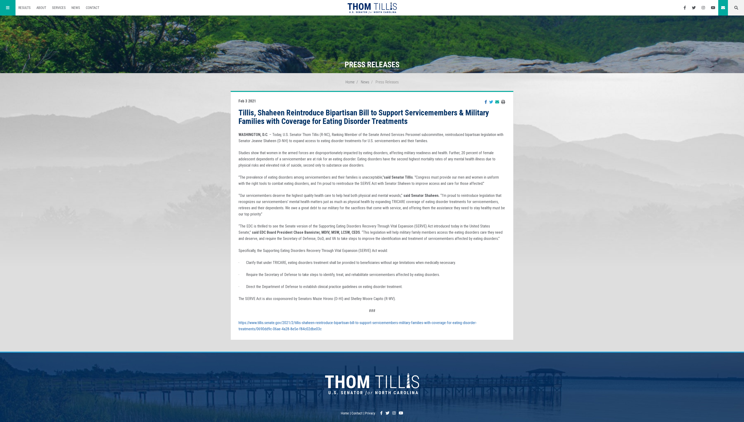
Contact (92, 8)
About (41, 8)
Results (24, 8)
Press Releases (387, 82)
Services (59, 8)
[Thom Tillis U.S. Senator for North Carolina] (372, 8)
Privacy (370, 413)
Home (350, 82)
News (75, 8)
